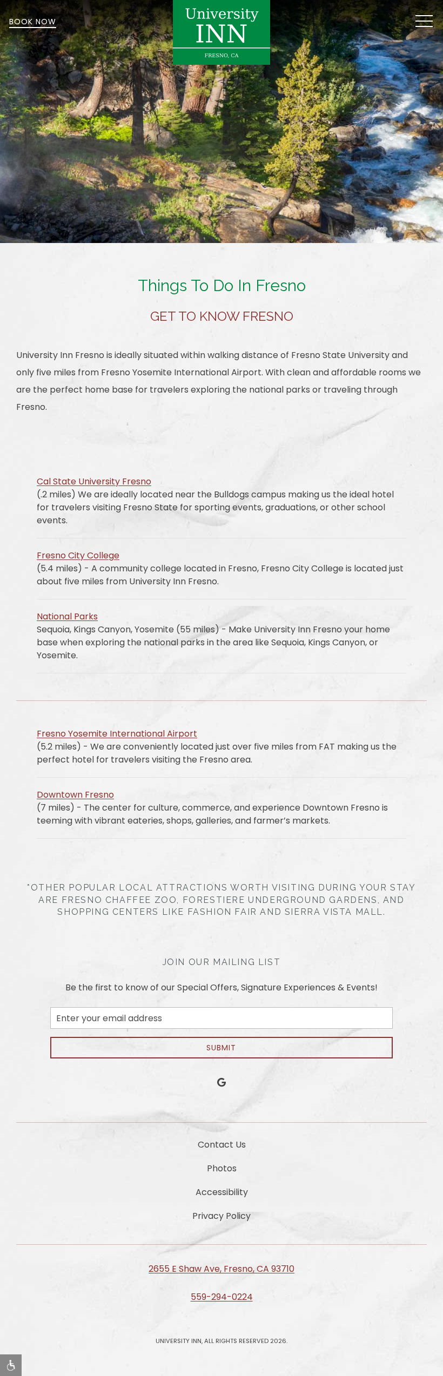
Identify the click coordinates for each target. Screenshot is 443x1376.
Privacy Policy (221, 1216)
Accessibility (222, 1192)
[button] (424, 21)
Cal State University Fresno (94, 481)
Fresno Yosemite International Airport (117, 733)
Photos (222, 1168)
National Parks (67, 616)
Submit (221, 1047)
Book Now (32, 21)
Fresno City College (78, 555)
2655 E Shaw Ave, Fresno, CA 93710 (221, 1269)
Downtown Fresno (75, 794)
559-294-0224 (222, 1297)
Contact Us (222, 1144)
